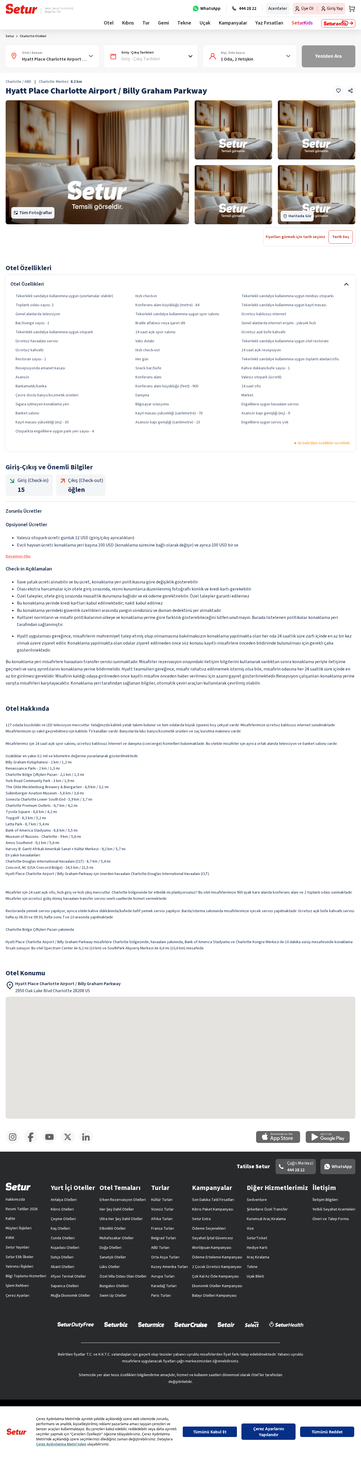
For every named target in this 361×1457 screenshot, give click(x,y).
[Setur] (22, 9)
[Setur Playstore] (330, 1142)
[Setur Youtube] (51, 1143)
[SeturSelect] (252, 1324)
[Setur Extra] (338, 23)
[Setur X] (70, 1143)
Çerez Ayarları (17, 1295)
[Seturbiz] (116, 1324)
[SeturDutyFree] (76, 1324)
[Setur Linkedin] (88, 1143)
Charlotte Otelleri (33, 36)
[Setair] (226, 1324)
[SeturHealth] (286, 1324)
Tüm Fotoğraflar (35, 213)
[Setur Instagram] (15, 1143)
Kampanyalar (233, 22)
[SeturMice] (151, 1324)
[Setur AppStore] (281, 1142)
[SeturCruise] (190, 1324)
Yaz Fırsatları (269, 22)
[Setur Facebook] (33, 1143)
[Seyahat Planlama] (350, 8)
